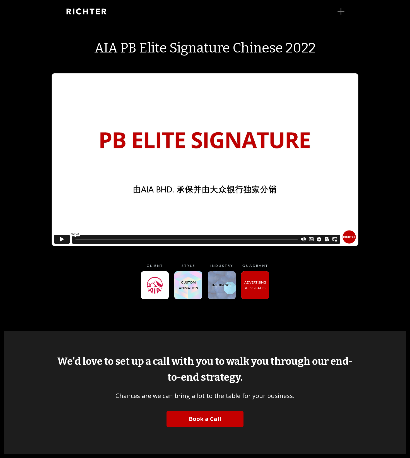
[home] (95, 11)
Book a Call (205, 419)
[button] (340, 11)
